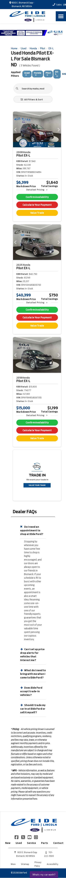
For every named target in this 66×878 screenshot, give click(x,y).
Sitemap (25, 864)
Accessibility (52, 864)
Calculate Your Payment (37, 204)
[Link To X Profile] (23, 837)
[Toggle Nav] (61, 16)
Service (31, 843)
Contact (58, 843)
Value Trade (37, 213)
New (7, 843)
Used (19, 843)
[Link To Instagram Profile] (36, 837)
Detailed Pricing (35, 189)
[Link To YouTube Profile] (30, 837)
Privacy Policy (37, 864)
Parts (44, 843)
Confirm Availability (37, 197)
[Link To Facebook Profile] (17, 837)
